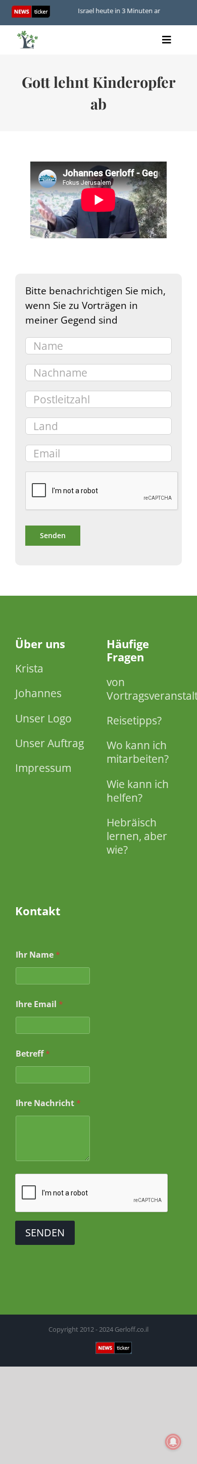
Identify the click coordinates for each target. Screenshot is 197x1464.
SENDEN (45, 1232)
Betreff (33, 1054)
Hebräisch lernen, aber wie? (137, 836)
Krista (29, 668)
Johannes (38, 693)
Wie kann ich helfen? (138, 791)
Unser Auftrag (49, 743)
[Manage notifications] (173, 1442)
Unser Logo (43, 718)
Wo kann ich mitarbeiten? (138, 752)
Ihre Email (39, 1004)
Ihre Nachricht (48, 1103)
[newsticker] (27, 33)
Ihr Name (38, 955)
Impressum (43, 768)
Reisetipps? (134, 720)
